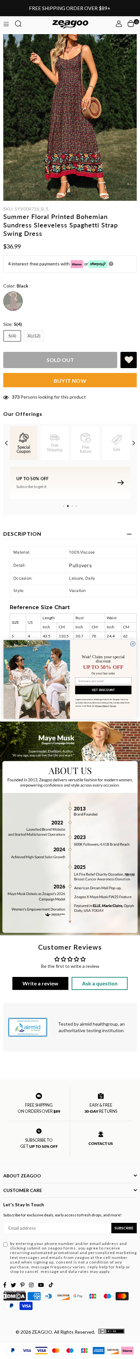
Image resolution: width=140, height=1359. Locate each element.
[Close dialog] (133, 643)
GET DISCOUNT (103, 689)
